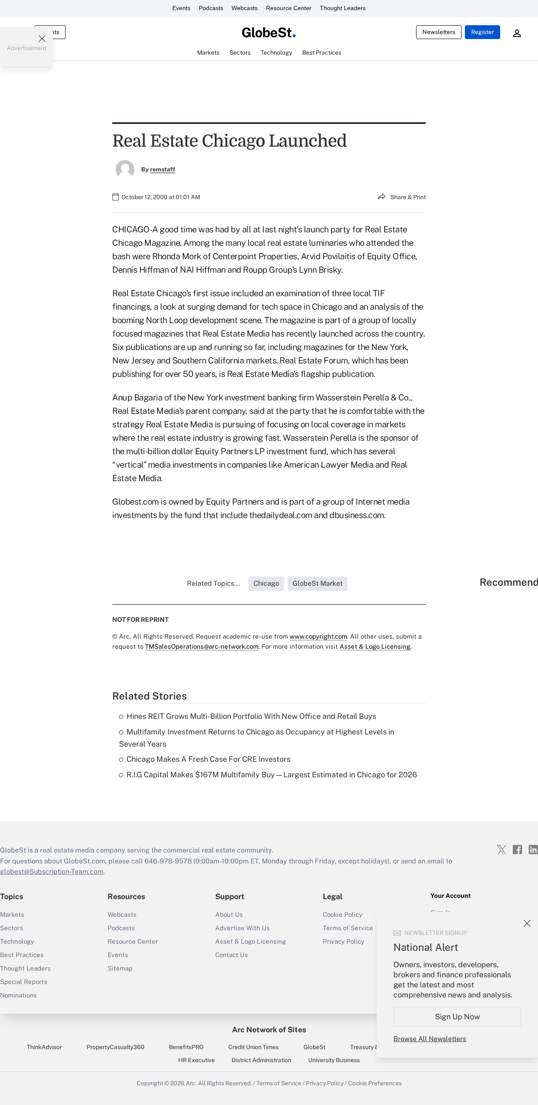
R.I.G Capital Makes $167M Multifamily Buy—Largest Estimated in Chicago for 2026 (272, 774)
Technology (17, 941)
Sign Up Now (457, 1016)
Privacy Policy (324, 1083)
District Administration (261, 1060)
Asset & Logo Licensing (250, 941)
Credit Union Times (253, 1047)
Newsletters (438, 32)
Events (181, 8)
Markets (12, 914)
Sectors (11, 927)
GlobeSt (314, 1047)
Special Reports (23, 981)
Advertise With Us (242, 927)
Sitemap (120, 968)
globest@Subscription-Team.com (51, 872)
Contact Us (231, 954)
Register (482, 32)
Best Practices (22, 954)
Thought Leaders (343, 8)
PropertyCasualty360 (116, 1047)
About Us (229, 914)
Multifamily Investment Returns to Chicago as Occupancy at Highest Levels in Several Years (256, 737)
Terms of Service (278, 1083)
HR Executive (196, 1060)
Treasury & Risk (371, 1047)
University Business (334, 1060)
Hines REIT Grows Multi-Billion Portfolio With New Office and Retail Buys (251, 716)
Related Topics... (213, 583)
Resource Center (288, 8)
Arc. (191, 1083)
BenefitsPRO (186, 1047)
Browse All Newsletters (429, 1039)
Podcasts (211, 8)
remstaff (162, 169)
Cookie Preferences (375, 1083)
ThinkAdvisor (44, 1047)
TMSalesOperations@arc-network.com (201, 646)
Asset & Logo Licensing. (375, 646)
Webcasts (245, 8)
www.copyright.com (318, 636)
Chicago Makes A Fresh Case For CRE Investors (208, 759)
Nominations (18, 995)
